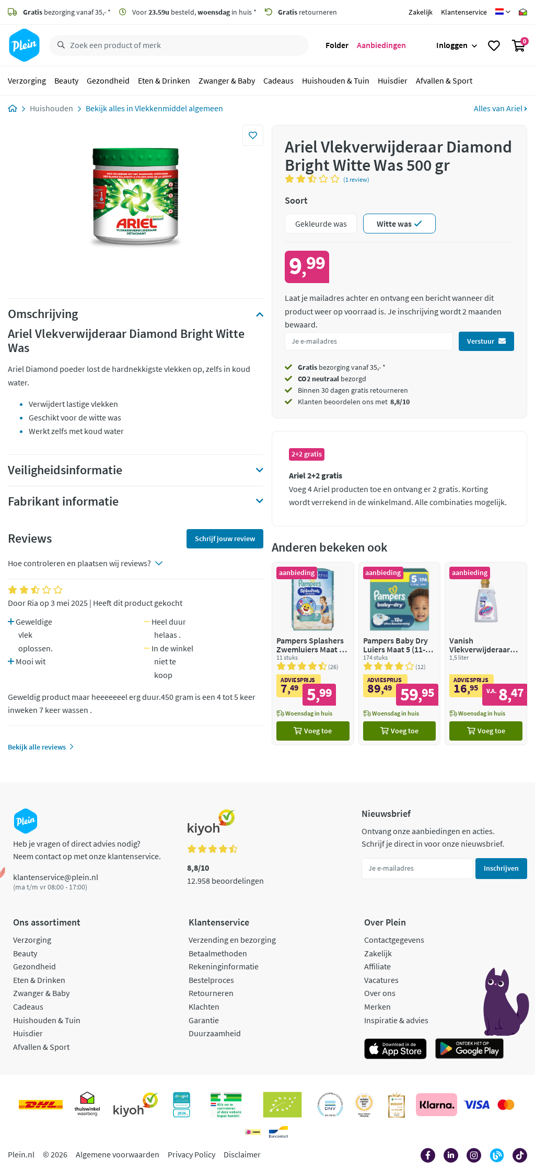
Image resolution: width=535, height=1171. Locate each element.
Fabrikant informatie (63, 501)
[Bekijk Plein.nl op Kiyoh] (136, 1105)
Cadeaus (278, 80)
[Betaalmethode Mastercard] (506, 1105)
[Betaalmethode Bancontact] (278, 1132)
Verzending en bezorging (232, 939)
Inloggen (452, 45)
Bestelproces (211, 980)
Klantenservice (464, 12)
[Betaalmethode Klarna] (436, 1104)
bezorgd (332, 378)
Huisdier (393, 80)
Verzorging (27, 80)
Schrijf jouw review (225, 538)
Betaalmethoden (218, 953)
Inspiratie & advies (396, 1020)
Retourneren (211, 993)
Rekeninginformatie (224, 966)
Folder (336, 45)
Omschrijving (43, 314)
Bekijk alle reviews (37, 747)
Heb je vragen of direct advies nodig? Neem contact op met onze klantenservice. (87, 849)
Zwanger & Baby (227, 80)
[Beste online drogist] (364, 1105)
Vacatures (381, 980)
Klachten (204, 1006)
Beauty (66, 80)
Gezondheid (108, 80)
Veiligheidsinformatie (65, 470)
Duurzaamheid (215, 1033)
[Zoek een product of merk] (59, 45)
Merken (377, 1006)
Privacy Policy (191, 1154)
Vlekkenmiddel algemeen (179, 108)
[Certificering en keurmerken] (282, 1105)
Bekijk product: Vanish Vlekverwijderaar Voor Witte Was (486, 654)
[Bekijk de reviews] (314, 178)
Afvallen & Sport (444, 80)
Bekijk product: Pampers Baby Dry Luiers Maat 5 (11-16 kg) (399, 654)
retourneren (307, 12)
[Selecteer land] (502, 12)
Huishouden (51, 108)
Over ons (380, 993)
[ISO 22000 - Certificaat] (330, 1105)
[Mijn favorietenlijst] (494, 45)
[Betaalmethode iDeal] (253, 1132)
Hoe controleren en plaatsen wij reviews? (79, 563)
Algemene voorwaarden (117, 1154)
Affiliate (377, 966)
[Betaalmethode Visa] (476, 1104)
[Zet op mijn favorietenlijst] (252, 135)
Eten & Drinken (164, 80)
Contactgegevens (394, 939)
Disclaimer (242, 1154)
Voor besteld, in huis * (194, 12)
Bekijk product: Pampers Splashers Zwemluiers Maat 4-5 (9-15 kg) (313, 654)
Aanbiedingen (381, 45)
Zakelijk (421, 12)
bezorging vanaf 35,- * (67, 12)
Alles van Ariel (499, 108)
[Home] (12, 108)
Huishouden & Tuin (335, 80)
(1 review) (356, 179)
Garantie (204, 1020)
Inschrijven (501, 868)
